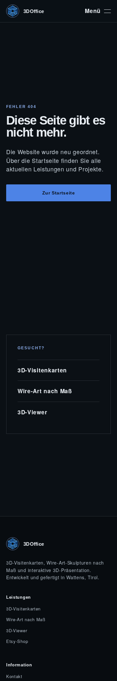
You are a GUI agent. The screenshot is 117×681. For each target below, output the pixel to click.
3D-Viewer (32, 412)
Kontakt (14, 676)
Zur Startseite (58, 192)
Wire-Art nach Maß (45, 391)
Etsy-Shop (17, 641)
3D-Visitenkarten (42, 370)
